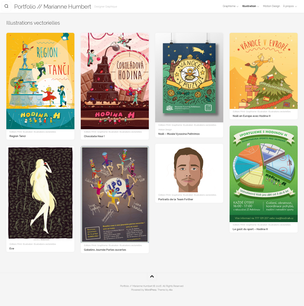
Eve (12, 248)
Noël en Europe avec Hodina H (251, 115)
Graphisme (229, 6)
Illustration (249, 6)
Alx (170, 289)
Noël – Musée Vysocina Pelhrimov (179, 133)
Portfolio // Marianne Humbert (52, 6)
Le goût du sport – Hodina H (250, 229)
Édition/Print (16, 132)
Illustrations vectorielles (45, 132)
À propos (288, 6)
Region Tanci (18, 136)
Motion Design (271, 6)
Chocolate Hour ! (94, 136)
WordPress (150, 289)
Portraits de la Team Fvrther (175, 199)
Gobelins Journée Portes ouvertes (105, 249)
